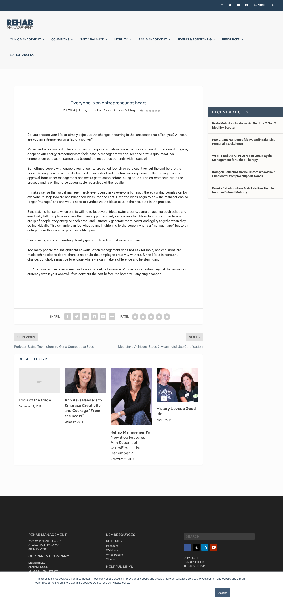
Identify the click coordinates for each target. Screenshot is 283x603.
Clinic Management (25, 39)
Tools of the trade (35, 400)
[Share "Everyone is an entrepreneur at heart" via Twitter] (76, 316)
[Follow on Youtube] (213, 547)
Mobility (121, 39)
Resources (231, 39)
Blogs (82, 110)
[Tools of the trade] (39, 380)
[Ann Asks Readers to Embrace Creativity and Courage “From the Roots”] (85, 380)
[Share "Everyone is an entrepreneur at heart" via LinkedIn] (85, 316)
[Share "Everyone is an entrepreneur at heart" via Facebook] (67, 316)
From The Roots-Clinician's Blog (111, 110)
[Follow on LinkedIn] (204, 547)
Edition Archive (22, 55)
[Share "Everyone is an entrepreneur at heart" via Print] (111, 316)
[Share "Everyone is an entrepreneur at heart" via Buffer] (94, 316)
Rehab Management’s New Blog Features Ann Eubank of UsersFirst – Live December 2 (130, 442)
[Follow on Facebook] (187, 547)
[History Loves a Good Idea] (177, 384)
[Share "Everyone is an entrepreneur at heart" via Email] (103, 316)
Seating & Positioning (194, 39)
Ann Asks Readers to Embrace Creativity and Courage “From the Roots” (83, 408)
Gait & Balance (92, 39)
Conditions (60, 39)
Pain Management (153, 39)
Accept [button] (222, 593)
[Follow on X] (196, 547)
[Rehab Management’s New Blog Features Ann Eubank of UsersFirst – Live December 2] (131, 396)
